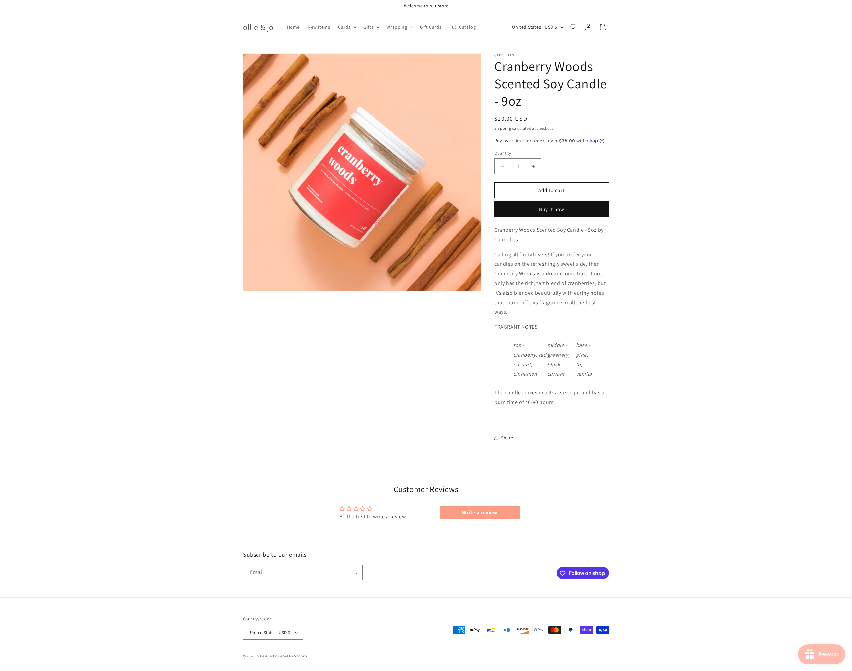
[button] (346, 27)
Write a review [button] (479, 512)
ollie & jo (264, 655)
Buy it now (551, 209)
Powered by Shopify (290, 655)
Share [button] (507, 438)
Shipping (502, 128)
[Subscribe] (355, 573)
